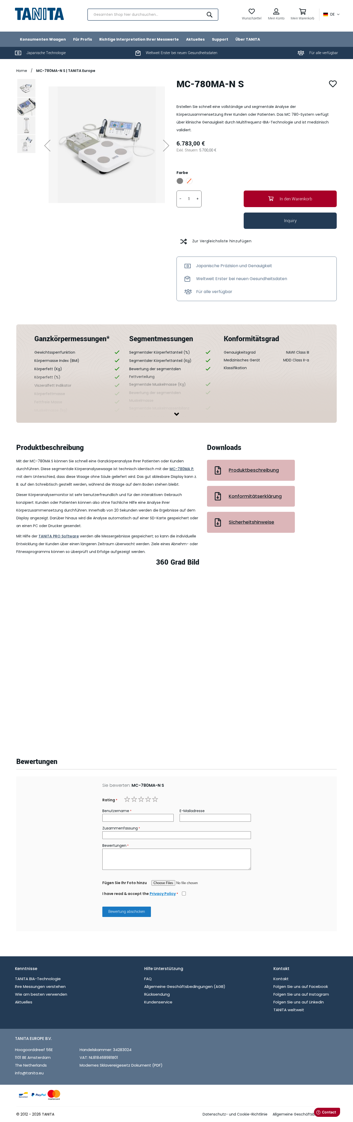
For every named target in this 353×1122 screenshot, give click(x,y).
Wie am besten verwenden (41, 994)
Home (22, 70)
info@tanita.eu (29, 1073)
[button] (331, 14)
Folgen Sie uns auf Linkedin (298, 1002)
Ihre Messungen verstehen (40, 986)
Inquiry (290, 221)
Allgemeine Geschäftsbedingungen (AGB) (184, 986)
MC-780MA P (181, 468)
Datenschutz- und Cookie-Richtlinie (235, 1114)
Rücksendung (157, 994)
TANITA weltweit (288, 1009)
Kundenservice (158, 1002)
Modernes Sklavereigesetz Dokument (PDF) (121, 1065)
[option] (180, 181)
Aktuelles (23, 1002)
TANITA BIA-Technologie (38, 978)
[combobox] (152, 15)
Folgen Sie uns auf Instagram (301, 994)
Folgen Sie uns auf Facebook (300, 986)
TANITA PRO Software (59, 536)
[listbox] (257, 181)
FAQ (148, 978)
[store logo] (39, 14)
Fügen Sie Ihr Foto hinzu (124, 882)
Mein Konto (276, 18)
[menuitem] (43, 39)
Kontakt (281, 978)
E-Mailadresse (192, 810)
